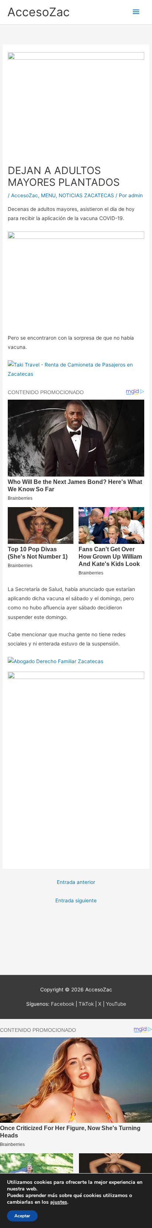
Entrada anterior (76, 882)
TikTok (86, 1004)
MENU (48, 195)
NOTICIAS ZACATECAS (86, 195)
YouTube (116, 1004)
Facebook (62, 1004)
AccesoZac (38, 12)
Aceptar (22, 1216)
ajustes (58, 1202)
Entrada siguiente (76, 900)
